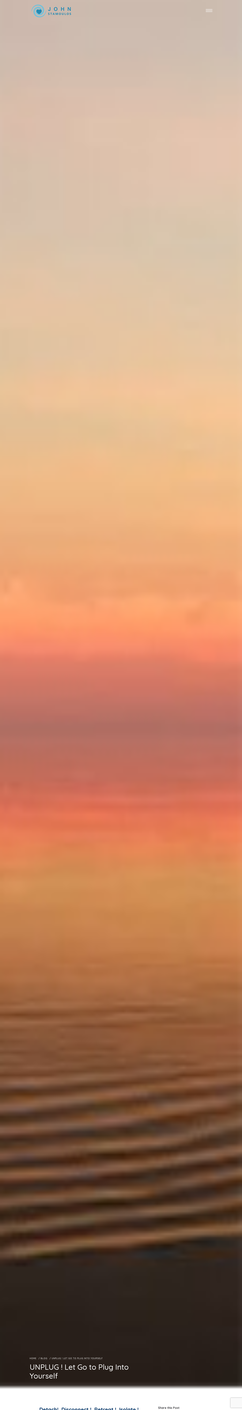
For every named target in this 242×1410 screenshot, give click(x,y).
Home (33, 1358)
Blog (44, 1358)
